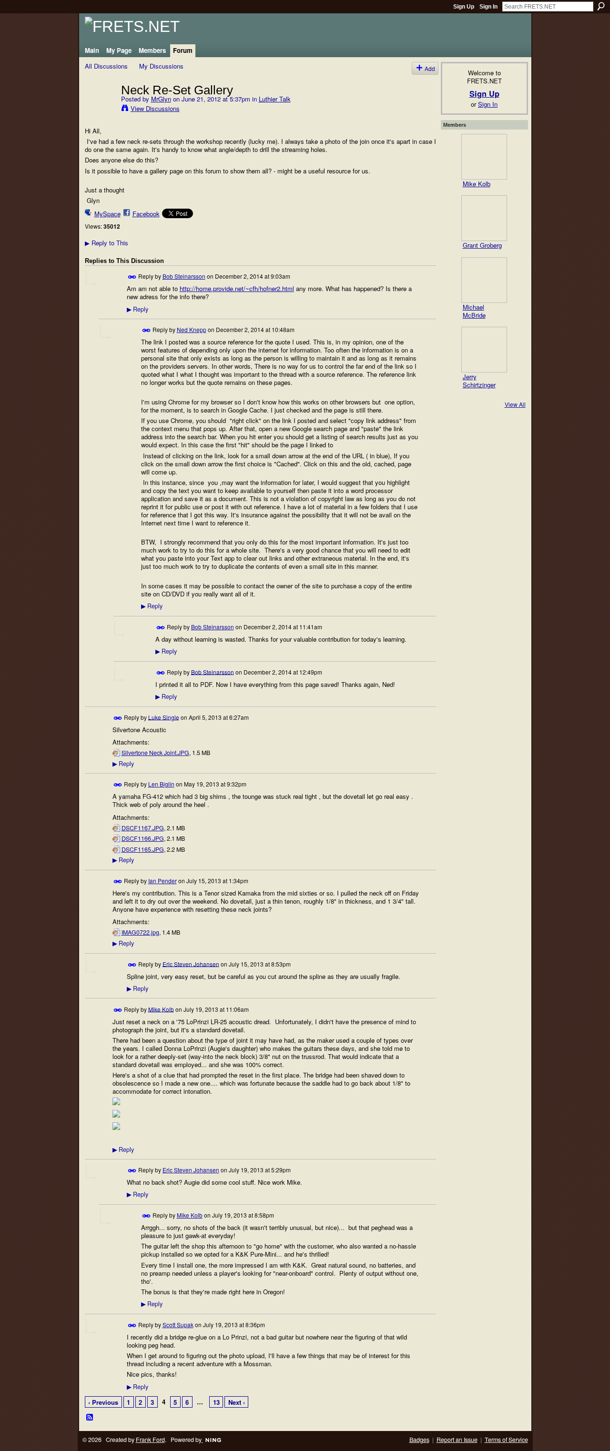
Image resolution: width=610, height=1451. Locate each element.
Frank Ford (150, 1439)
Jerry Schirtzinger (479, 380)
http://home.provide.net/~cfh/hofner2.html (237, 288)
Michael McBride (474, 311)
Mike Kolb (161, 1009)
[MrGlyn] (100, 109)
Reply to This (106, 242)
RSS (90, 1417)
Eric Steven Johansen (191, 963)
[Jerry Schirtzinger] (484, 350)
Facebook (146, 213)
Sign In (488, 6)
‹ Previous (103, 1402)
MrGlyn (161, 98)
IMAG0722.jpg (140, 932)
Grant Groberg (482, 245)
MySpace (107, 213)
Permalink (132, 277)
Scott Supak (178, 1324)
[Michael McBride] (484, 280)
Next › (236, 1402)
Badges (419, 1439)
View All (515, 404)
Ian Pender (162, 881)
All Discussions (106, 66)
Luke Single (163, 717)
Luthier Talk (275, 98)
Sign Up (463, 6)
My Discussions (161, 66)
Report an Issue (457, 1439)
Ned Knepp (191, 329)
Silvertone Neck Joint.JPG (155, 752)
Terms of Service (506, 1439)
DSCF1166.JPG (143, 838)
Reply (137, 309)
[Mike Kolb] (484, 157)
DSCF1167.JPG (143, 828)
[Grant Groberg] (484, 218)
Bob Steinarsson (184, 276)
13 (216, 1402)
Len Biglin (161, 784)
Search (601, 6)
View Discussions (155, 108)
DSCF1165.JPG (143, 849)
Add (430, 68)
